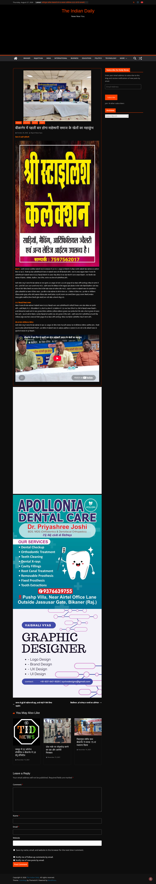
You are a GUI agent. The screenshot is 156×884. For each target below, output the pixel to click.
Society (35, 122)
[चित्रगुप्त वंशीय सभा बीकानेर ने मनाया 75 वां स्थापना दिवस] (88, 720)
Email (16, 827)
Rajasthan (38, 58)
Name (16, 815)
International (60, 58)
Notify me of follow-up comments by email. (34, 857)
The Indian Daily (78, 10)
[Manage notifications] (150, 879)
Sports (42, 122)
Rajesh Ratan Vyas (36, 133)
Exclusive (27, 122)
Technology (110, 58)
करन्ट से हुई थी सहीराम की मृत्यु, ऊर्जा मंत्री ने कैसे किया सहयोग (34, 704)
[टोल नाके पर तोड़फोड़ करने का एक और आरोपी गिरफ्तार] (57, 720)
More (122, 58)
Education (86, 58)
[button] (126, 58)
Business (74, 58)
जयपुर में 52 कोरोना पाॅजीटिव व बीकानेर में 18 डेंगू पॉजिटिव (25, 752)
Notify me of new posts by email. (30, 860)
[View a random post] (140, 58)
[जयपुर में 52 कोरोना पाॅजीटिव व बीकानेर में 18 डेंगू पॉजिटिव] (26, 720)
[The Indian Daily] (15, 58)
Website (16, 838)
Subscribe (111, 97)
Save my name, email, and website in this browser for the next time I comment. (50, 850)
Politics (98, 58)
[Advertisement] (78, 38)
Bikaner (27, 58)
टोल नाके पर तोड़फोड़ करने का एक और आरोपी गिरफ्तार (57, 750)
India (48, 58)
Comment (18, 784)
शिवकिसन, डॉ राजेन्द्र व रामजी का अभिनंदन (84, 702)
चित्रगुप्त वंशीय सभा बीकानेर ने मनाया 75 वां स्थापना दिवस (86, 742)
